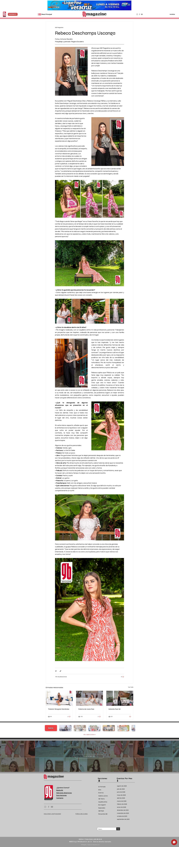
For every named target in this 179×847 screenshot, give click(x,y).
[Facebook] (139, 14)
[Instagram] (137, 14)
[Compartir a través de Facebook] (56, 671)
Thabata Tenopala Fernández (58, 709)
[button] (13, 14)
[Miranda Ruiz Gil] (119, 698)
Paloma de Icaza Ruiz (86, 709)
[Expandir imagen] (67, 199)
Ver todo (130, 687)
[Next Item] (132, 728)
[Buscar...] (118, 828)
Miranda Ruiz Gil (114, 709)
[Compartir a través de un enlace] (60, 671)
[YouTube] (142, 14)
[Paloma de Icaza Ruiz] (89, 698)
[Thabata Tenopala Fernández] (59, 698)
